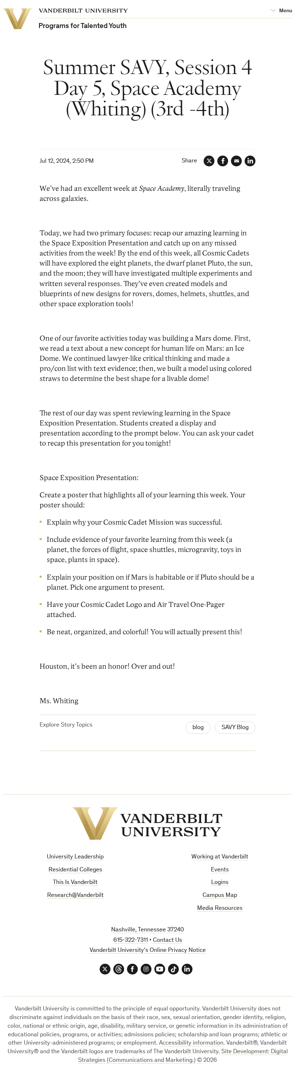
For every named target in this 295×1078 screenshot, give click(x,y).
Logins (219, 883)
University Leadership (75, 857)
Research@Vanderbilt (75, 896)
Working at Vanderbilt (219, 857)
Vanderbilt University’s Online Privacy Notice (148, 951)
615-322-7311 (130, 941)
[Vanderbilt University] (147, 823)
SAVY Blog (235, 728)
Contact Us (167, 941)
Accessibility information (191, 1043)
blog (198, 728)
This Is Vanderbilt (75, 883)
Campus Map (220, 896)
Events (220, 870)
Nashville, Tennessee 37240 (147, 930)
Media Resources (219, 909)
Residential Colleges (75, 870)
